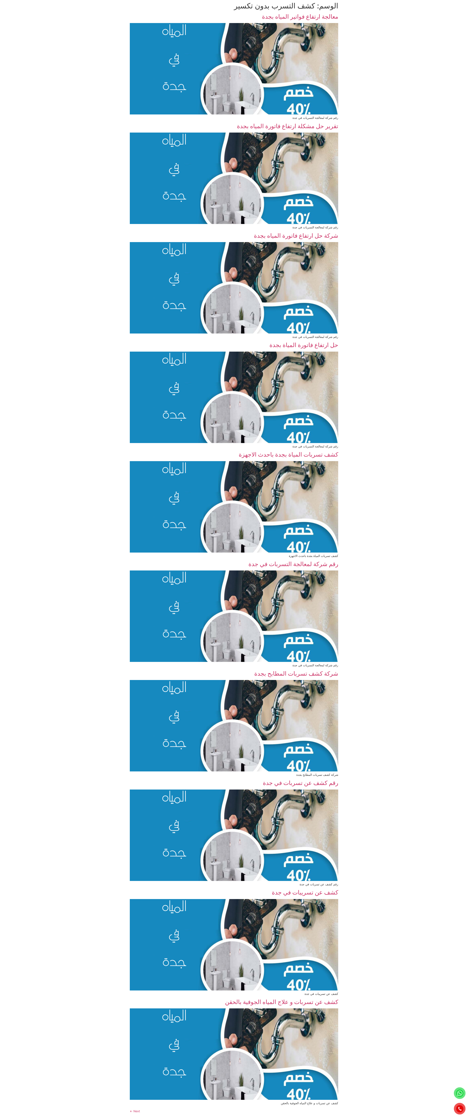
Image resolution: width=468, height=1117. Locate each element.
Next (135, 1111)
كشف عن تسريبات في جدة (305, 892)
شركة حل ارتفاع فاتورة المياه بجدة (296, 235)
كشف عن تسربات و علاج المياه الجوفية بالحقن (281, 1001)
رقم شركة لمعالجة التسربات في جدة (293, 564)
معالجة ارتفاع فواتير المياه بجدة (300, 16)
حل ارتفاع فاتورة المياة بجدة (303, 345)
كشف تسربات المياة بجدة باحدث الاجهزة (288, 454)
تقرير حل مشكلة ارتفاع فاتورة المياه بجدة (287, 126)
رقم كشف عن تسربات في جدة (300, 782)
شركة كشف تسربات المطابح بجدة (296, 673)
